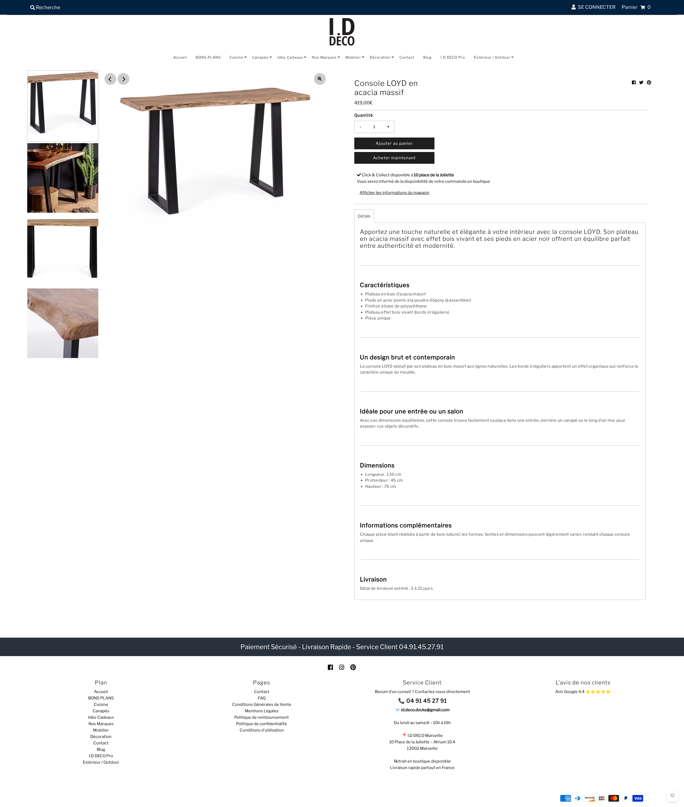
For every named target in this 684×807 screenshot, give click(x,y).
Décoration (380, 57)
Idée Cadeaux (290, 57)
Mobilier (353, 57)
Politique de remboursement (261, 717)
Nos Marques (324, 57)
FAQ (262, 698)
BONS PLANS (208, 57)
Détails (364, 216)
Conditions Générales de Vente (261, 704)
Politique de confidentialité (261, 723)
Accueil (180, 57)
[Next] (123, 79)
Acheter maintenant (394, 157)
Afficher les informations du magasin (394, 192)
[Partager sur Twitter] (641, 82)
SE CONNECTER (596, 7)
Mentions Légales (262, 711)
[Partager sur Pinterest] (649, 82)
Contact (406, 57)
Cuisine (236, 57)
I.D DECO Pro (453, 57)
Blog (427, 57)
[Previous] (110, 79)
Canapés (260, 57)
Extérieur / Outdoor (492, 57)
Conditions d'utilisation (262, 730)
